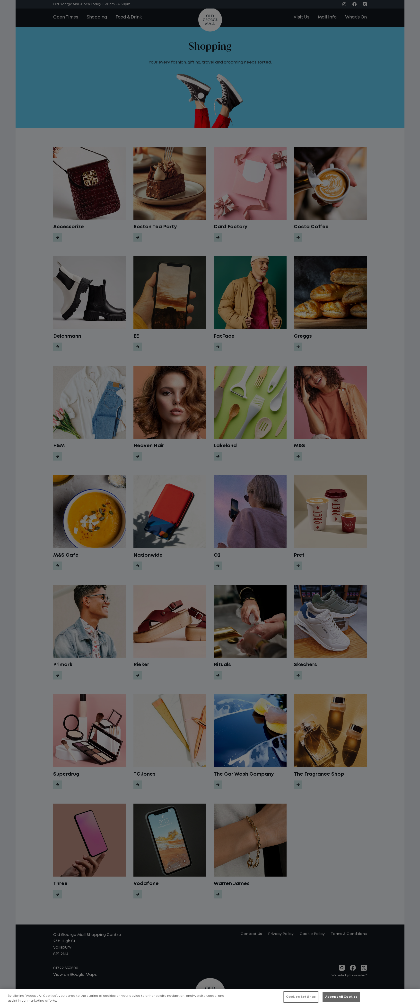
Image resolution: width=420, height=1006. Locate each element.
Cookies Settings (301, 997)
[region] (210, 997)
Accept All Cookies (341, 997)
